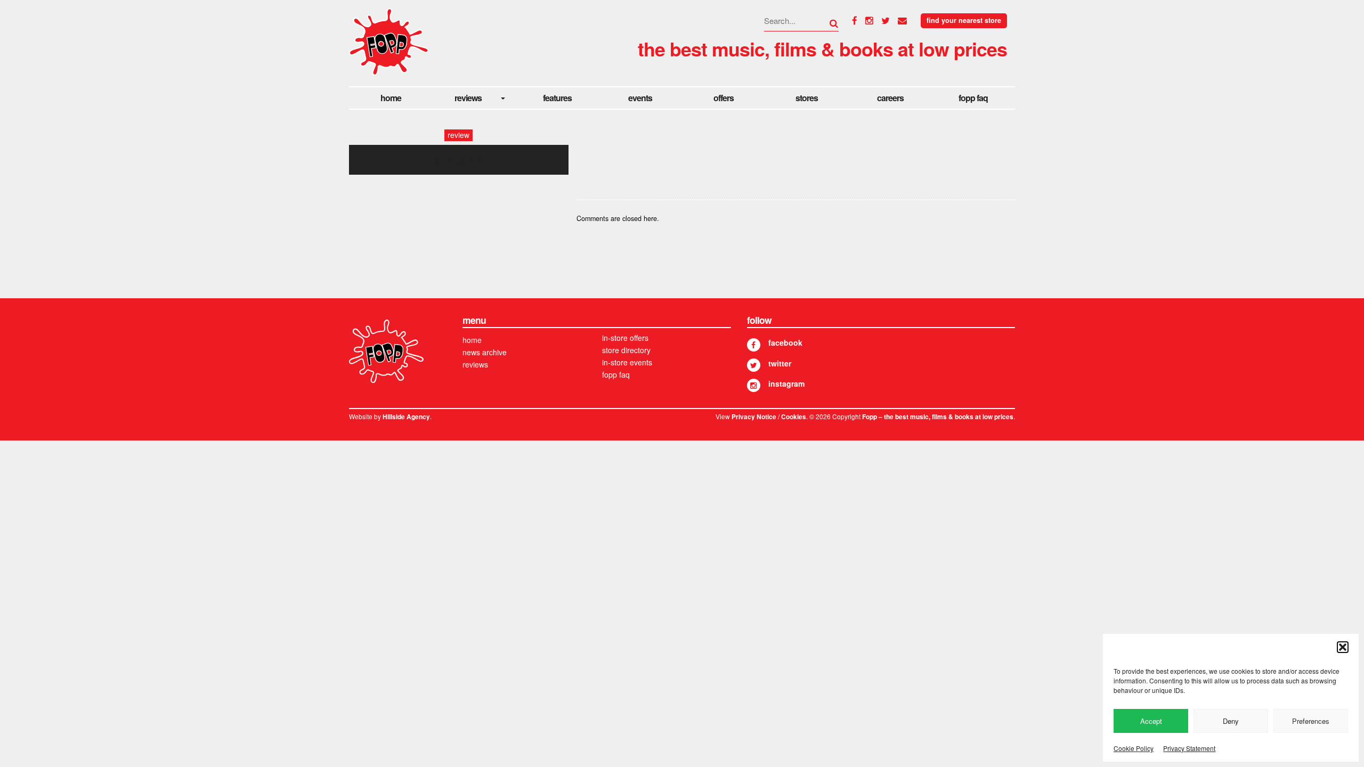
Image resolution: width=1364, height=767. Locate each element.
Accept (1151, 721)
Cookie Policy (1134, 748)
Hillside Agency (406, 416)
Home (390, 98)
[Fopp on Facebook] (753, 345)
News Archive (484, 352)
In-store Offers (625, 337)
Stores (806, 98)
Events (640, 98)
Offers (723, 98)
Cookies (793, 416)
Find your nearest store (964, 20)
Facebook (785, 342)
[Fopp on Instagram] (753, 385)
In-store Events (627, 362)
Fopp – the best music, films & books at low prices (937, 416)
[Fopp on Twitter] (753, 365)
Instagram (786, 383)
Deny (1231, 721)
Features (557, 98)
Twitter (779, 363)
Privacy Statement (1189, 748)
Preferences (1310, 721)
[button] (1342, 647)
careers (890, 98)
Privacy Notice (754, 416)
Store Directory (626, 350)
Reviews (468, 98)
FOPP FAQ (973, 98)
